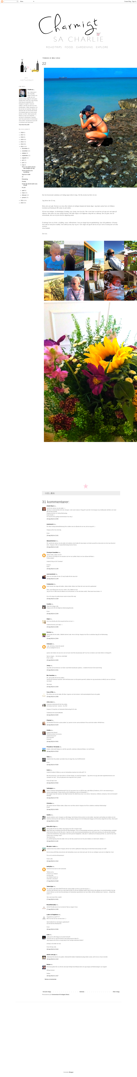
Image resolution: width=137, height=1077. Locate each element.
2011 (22, 200)
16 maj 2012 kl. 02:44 (52, 725)
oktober (24, 153)
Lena (48, 934)
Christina (49, 803)
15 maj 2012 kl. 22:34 (52, 613)
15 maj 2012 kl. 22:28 (52, 598)
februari (24, 195)
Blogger (71, 1072)
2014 (22, 142)
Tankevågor (50, 886)
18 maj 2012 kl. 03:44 (52, 949)
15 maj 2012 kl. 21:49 (52, 578)
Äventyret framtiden (52, 552)
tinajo (48, 619)
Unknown (49, 644)
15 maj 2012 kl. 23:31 (52, 670)
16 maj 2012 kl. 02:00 (52, 715)
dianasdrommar (51, 541)
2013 (22, 144)
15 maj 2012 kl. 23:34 (52, 686)
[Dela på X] (50, 493)
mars (23, 193)
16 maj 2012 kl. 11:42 (52, 841)
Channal (49, 720)
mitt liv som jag (51, 954)
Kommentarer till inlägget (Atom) (60, 994)
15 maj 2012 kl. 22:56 (52, 627)
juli (23, 160)
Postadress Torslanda (53, 747)
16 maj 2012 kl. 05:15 (52, 751)
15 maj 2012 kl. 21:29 (52, 547)
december (25, 148)
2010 (22, 203)
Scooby (24, 181)
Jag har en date (26, 174)
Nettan (49, 964)
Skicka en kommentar (50, 979)
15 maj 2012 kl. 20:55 (52, 519)
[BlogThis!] (48, 493)
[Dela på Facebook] (52, 493)
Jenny (48, 665)
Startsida (81, 991)
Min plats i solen (51, 846)
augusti (24, 158)
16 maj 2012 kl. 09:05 (52, 809)
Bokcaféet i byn (51, 826)
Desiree (49, 632)
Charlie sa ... (31, 89)
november (25, 151)
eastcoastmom (51, 574)
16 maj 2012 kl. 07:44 (52, 798)
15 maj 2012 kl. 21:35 (52, 568)
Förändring (25, 179)
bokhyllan (49, 866)
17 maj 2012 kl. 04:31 (52, 899)
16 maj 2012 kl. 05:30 (52, 764)
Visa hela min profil (24, 124)
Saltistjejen (50, 788)
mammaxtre (50, 524)
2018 (22, 132)
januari (24, 197)
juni (23, 162)
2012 (22, 146)
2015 (22, 139)
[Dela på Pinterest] (54, 493)
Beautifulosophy (51, 904)
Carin (48, 770)
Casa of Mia (50, 692)
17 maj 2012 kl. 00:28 (52, 881)
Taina (48, 756)
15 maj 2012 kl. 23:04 (52, 638)
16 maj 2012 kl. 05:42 (52, 783)
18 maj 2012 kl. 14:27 (52, 975)
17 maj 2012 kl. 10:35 (52, 909)
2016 (22, 137)
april (23, 190)
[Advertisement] (81, 986)
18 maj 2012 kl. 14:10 (52, 959)
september (25, 155)
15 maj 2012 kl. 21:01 (52, 535)
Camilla (49, 604)
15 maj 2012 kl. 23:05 (52, 660)
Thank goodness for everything (27, 171)
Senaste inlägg (47, 991)
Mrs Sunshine (50, 675)
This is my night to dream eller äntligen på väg (28, 167)
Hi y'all (23, 187)
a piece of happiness (52, 914)
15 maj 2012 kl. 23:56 (52, 696)
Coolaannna (50, 584)
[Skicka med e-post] (46, 493)
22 (22, 176)
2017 (22, 135)
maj (23, 165)
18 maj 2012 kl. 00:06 (52, 929)
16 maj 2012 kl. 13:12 (52, 861)
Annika (49, 730)
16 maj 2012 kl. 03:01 (52, 741)
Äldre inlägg (116, 991)
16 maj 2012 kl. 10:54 (52, 821)
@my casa (50, 702)
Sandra (49, 815)
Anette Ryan (50, 506)
